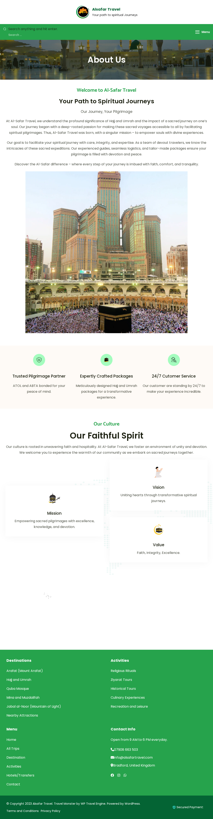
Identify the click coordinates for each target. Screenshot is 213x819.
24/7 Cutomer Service (174, 376)
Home (11, 739)
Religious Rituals (123, 670)
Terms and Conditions (22, 811)
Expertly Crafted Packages (106, 376)
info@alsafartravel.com (133, 757)
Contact (13, 784)
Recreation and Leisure (129, 706)
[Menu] (197, 32)
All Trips (12, 748)
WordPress (132, 804)
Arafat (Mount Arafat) (24, 670)
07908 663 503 (126, 749)
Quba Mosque (17, 688)
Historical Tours (123, 688)
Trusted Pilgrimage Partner (39, 376)
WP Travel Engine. (93, 804)
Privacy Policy (50, 811)
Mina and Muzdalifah (23, 697)
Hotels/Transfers (20, 775)
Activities (13, 766)
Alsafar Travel (106, 9)
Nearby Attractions (22, 715)
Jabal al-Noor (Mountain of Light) (33, 706)
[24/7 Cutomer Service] (174, 360)
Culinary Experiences (128, 697)
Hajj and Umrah (18, 679)
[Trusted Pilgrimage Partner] (39, 360)
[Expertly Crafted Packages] (106, 360)
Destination (15, 757)
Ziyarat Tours (121, 679)
